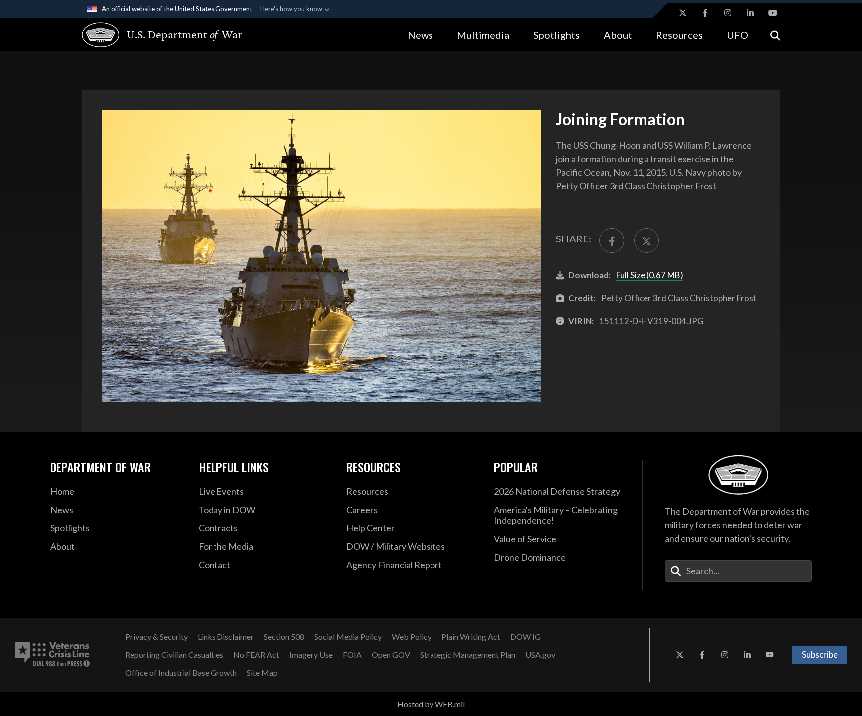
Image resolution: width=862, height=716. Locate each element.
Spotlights (556, 35)
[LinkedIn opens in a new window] (750, 12)
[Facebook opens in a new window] (705, 12)
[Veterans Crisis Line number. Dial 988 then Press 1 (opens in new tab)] (52, 654)
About (618, 35)
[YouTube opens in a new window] (772, 12)
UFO (737, 35)
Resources (679, 35)
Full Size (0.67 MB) (649, 275)
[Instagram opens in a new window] (727, 12)
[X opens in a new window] (682, 12)
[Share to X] (646, 240)
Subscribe (820, 654)
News (420, 35)
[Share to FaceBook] (611, 240)
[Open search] (775, 34)
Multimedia (483, 35)
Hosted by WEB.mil (431, 704)
